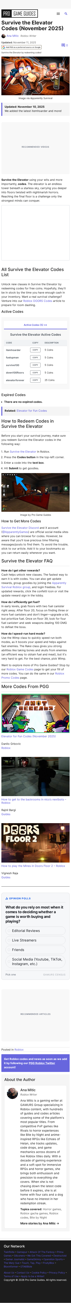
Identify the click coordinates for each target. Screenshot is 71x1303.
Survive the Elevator (23, 451)
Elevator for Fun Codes (32, 410)
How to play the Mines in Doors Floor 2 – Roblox (33, 865)
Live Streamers (24, 940)
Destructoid (60, 1255)
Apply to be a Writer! (32, 1276)
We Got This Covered (39, 1255)
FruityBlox (48, 1262)
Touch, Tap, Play (31, 1262)
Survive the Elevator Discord (20, 527)
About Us (9, 1272)
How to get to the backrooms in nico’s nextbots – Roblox (33, 801)
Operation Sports (53, 1259)
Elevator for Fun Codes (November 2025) (28, 736)
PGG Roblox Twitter (42, 1063)
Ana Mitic (13, 35)
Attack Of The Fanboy (42, 1251)
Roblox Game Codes (20, 669)
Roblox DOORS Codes (37, 301)
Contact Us (23, 1272)
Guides (5, 814)
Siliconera (19, 1255)
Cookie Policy (39, 1272)
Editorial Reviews (26, 931)
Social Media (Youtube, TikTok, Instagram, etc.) (37, 961)
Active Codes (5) (35, 324)
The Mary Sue (11, 1262)
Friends (18, 950)
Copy (35, 350)
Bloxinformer (11, 1266)
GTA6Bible (26, 1266)
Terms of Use (11, 1276)
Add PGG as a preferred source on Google (23, 47)
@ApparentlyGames (15, 532)
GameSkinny (34, 1259)
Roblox (6, 748)
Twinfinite (9, 1251)
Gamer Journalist (15, 1259)
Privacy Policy (57, 1272)
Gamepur (22, 1251)
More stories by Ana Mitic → (39, 1223)
